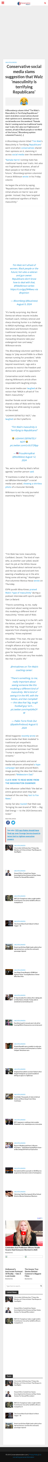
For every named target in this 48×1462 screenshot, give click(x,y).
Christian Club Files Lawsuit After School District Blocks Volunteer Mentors (27, 1195)
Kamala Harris (13, 159)
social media (18, 154)
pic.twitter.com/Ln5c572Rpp (24, 445)
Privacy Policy (33, 1455)
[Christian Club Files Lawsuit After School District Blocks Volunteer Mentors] (9, 1193)
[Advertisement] (24, 32)
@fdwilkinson (20, 285)
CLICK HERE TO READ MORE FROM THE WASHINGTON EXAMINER (22, 781)
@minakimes (17, 666)
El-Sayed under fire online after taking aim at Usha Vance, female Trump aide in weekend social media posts (28, 1000)
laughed (31, 388)
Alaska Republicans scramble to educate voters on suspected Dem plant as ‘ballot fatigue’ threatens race (27, 1048)
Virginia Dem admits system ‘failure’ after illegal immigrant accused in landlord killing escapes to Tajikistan (28, 1073)
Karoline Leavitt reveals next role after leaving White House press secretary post (28, 1024)
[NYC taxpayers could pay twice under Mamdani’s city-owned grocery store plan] (9, 1121)
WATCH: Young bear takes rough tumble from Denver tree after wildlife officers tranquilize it (27, 900)
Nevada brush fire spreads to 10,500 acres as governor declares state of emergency (28, 1172)
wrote (25, 176)
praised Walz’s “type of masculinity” (21, 591)
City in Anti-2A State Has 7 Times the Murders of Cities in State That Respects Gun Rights (27, 850)
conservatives (27, 147)
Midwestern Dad (24, 774)
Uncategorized (11, 62)
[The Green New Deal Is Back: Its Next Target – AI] (9, 923)
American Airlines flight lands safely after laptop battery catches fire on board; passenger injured (28, 949)
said (32, 471)
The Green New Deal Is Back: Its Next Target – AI (26, 925)
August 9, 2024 (24, 304)
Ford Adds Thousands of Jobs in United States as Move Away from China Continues (27, 1099)
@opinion (24, 292)
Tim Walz (36, 141)
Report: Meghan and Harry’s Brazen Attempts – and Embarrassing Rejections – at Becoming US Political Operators (28, 1147)
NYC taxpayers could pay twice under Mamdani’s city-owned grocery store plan (28, 1123)
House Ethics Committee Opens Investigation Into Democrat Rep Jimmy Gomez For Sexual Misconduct (27, 875)
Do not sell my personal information (27, 1456)
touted (23, 803)
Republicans (35, 144)
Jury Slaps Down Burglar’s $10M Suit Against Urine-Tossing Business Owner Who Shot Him (27, 974)
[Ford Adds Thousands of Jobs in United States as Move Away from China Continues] (9, 1096)
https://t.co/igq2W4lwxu (22, 289)
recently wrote (28, 735)
